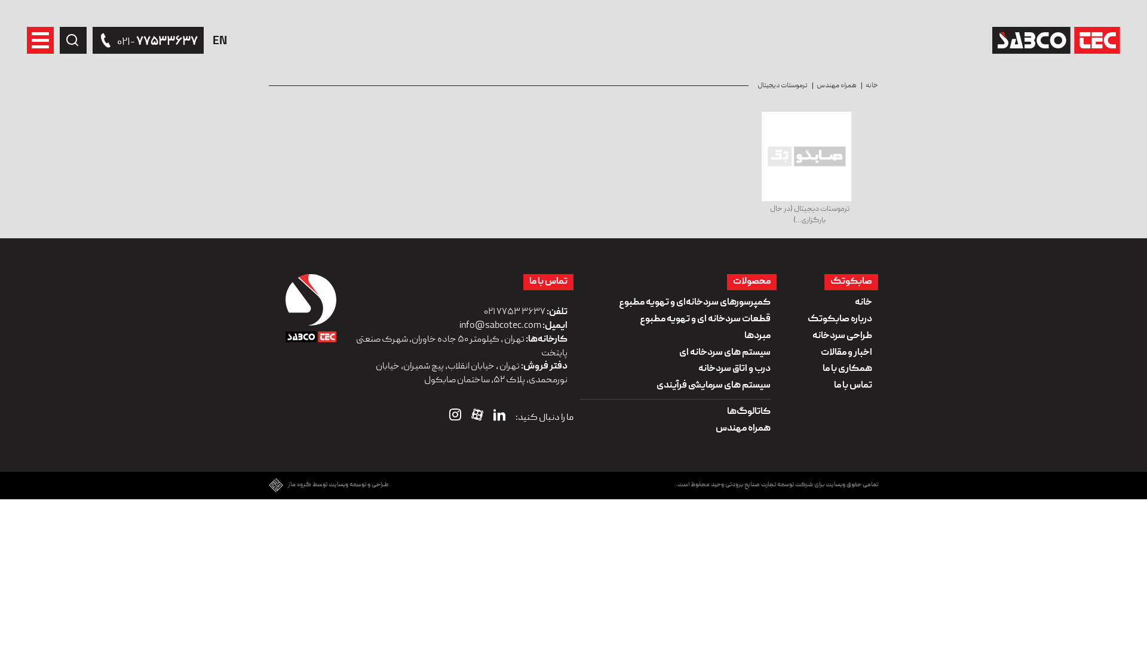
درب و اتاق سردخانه (734, 369)
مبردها (757, 336)
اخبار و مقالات (846, 353)
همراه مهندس (837, 86)
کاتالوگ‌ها (749, 412)
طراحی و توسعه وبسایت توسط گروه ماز (338, 485)
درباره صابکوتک (840, 319)
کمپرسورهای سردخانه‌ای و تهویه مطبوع (695, 302)
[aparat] (477, 417)
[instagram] (455, 417)
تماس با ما (853, 385)
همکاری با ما (847, 369)
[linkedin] (499, 417)
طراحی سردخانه (842, 336)
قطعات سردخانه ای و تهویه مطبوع (705, 319)
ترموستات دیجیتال (782, 86)
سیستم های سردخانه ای (725, 353)
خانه (872, 86)
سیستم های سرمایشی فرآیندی (714, 385)
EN (220, 41)
